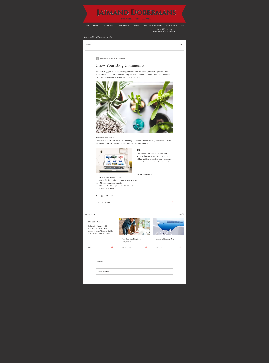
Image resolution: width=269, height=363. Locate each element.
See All (181, 214)
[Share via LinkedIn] (107, 196)
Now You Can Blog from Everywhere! (131, 240)
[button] (181, 44)
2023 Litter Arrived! (95, 221)
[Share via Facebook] (97, 196)
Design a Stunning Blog (165, 239)
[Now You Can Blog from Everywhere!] (134, 226)
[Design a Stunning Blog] (168, 226)
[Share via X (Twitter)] (102, 196)
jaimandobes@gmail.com (166, 31)
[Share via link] (112, 196)
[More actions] (172, 58)
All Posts (87, 44)
